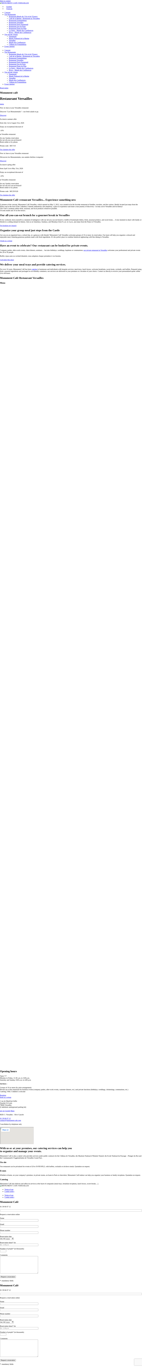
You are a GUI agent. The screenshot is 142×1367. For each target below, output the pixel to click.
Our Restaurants (10, 14)
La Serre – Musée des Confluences (21, 30)
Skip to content (5, 1)
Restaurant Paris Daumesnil (18, 24)
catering (34, 269)
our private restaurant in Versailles (95, 250)
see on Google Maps (7, 1111)
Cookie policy (9, 1191)
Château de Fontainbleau (17, 44)
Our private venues (11, 34)
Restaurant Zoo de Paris (17, 26)
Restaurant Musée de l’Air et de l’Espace (23, 16)
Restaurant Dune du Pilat (17, 28)
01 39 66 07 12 (5, 1118)
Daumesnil (12, 36)
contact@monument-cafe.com (10, 1120)
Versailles (12, 40)
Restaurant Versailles (16, 22)
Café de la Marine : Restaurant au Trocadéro (24, 18)
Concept (7, 12)
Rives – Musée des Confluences (20, 32)
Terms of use (8, 1189)
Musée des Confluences (17, 42)
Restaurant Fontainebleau (18, 20)
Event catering (9, 46)
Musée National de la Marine (19, 38)
